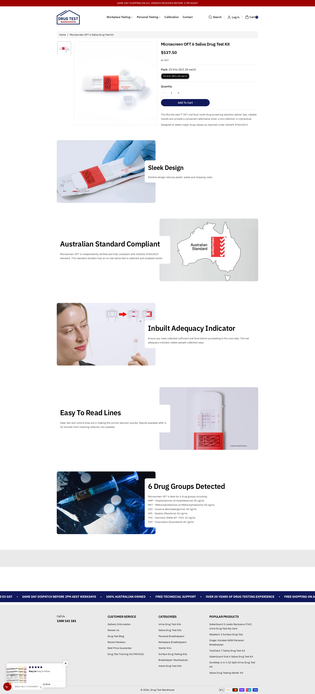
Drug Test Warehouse (162, 689)
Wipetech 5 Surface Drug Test (226, 634)
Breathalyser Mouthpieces (173, 660)
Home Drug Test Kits (169, 665)
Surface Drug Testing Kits (172, 654)
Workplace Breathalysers (172, 642)
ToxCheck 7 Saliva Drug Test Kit (227, 650)
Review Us (113, 630)
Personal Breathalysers (171, 636)
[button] (215, 17)
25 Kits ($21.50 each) (175, 76)
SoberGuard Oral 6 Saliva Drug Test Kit (231, 656)
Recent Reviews (117, 642)
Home (62, 34)
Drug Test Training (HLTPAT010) (126, 654)
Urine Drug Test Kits (169, 624)
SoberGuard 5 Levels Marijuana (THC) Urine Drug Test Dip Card (230, 626)
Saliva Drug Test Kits (169, 630)
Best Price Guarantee (119, 648)
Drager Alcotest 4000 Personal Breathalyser (226, 642)
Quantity (166, 86)
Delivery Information (119, 624)
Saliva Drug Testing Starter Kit (226, 672)
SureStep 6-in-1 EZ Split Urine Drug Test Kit (232, 664)
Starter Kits (164, 648)
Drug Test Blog (116, 636)
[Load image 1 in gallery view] (64, 48)
